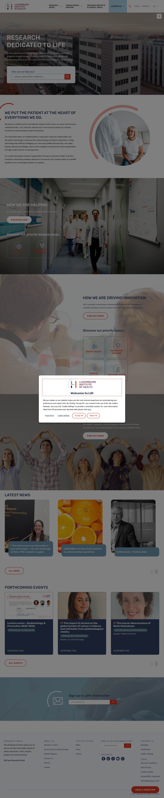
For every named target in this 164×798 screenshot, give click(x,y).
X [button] (122, 378)
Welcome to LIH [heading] (82, 393)
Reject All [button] (93, 416)
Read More (49, 416)
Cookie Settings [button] (64, 416)
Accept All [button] (79, 416)
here (89, 410)
